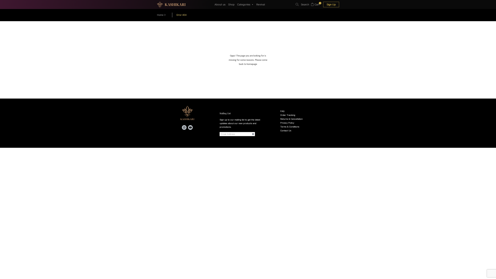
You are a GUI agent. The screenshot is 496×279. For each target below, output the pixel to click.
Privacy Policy (287, 123)
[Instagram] (184, 127)
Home (160, 15)
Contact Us (285, 130)
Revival (260, 4)
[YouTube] (190, 127)
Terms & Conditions (289, 126)
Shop (231, 4)
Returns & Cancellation (291, 119)
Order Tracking (287, 115)
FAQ (282, 111)
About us (220, 4)
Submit (253, 134)
